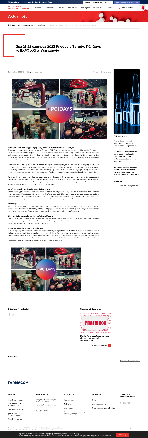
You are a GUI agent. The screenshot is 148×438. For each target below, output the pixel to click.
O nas (94, 400)
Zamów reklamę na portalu (130, 186)
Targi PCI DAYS (42, 411)
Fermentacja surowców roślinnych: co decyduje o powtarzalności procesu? (125, 143)
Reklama (61, 8)
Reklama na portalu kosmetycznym (15, 404)
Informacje (38, 8)
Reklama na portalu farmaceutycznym (15, 414)
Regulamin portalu (15, 419)
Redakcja (109, 8)
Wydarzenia (72, 8)
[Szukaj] (118, 8)
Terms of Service (58, 428)
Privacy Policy (45, 428)
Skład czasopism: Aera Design (103, 408)
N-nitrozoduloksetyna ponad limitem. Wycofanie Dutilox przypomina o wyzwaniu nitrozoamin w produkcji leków (127, 171)
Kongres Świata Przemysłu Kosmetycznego (46, 400)
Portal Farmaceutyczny (17, 409)
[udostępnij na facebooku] (93, 72)
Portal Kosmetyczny (16, 400)
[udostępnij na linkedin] (96, 72)
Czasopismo (50, 8)
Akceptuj (122, 435)
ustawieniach (106, 436)
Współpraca (68, 408)
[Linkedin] (124, 403)
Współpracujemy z (99, 404)
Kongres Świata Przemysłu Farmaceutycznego (46, 406)
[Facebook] (120, 403)
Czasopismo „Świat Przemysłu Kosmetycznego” (75, 412)
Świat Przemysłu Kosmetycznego (127, 2)
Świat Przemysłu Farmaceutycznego (98, 2)
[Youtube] (129, 403)
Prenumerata (97, 8)
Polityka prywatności (56, 430)
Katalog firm (85, 8)
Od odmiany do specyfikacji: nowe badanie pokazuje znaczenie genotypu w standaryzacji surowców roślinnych (125, 156)
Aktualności (41, 25)
